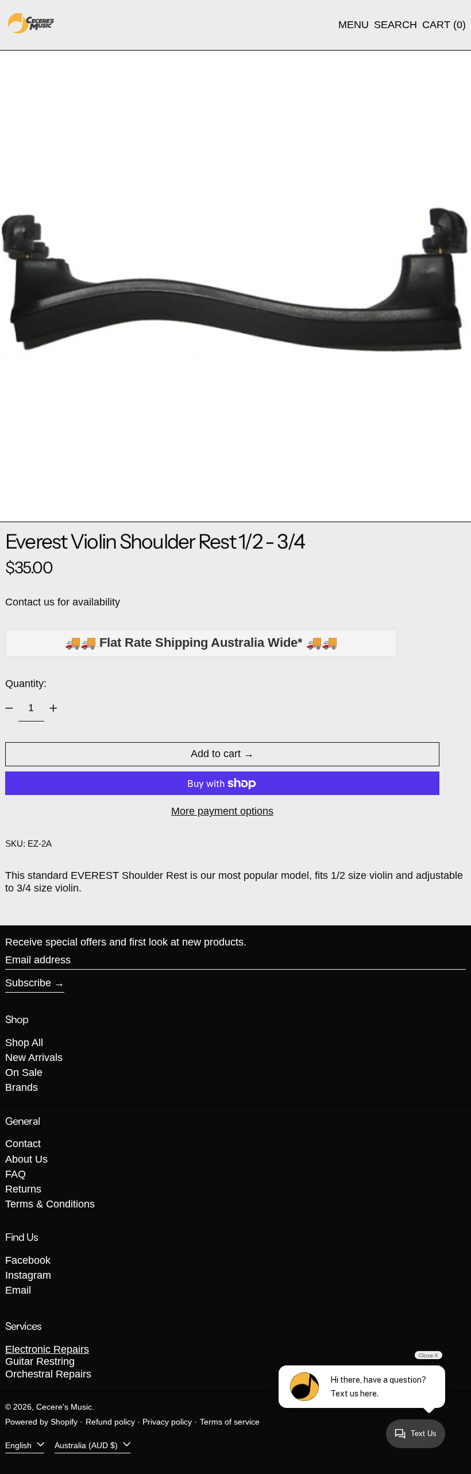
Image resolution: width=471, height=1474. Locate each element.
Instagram (28, 1275)
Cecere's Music (64, 1406)
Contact (23, 1143)
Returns (23, 1189)
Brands (21, 1087)
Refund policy (110, 1421)
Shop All (24, 1042)
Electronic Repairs (47, 1349)
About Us (26, 1159)
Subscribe (28, 983)
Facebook (28, 1260)
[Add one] (53, 708)
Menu (353, 24)
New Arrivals (34, 1057)
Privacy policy (167, 1421)
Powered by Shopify (41, 1421)
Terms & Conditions (50, 1204)
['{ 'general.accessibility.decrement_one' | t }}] (9, 708)
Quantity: (26, 683)
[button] (395, 25)
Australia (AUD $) (87, 1444)
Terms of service (230, 1421)
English (19, 1444)
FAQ (15, 1174)
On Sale (24, 1072)
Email (18, 1290)
